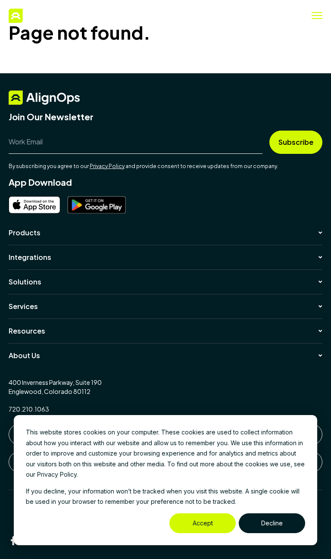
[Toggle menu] (317, 15)
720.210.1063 (29, 409)
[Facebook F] (13, 540)
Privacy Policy (107, 166)
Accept (203, 523)
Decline (272, 523)
